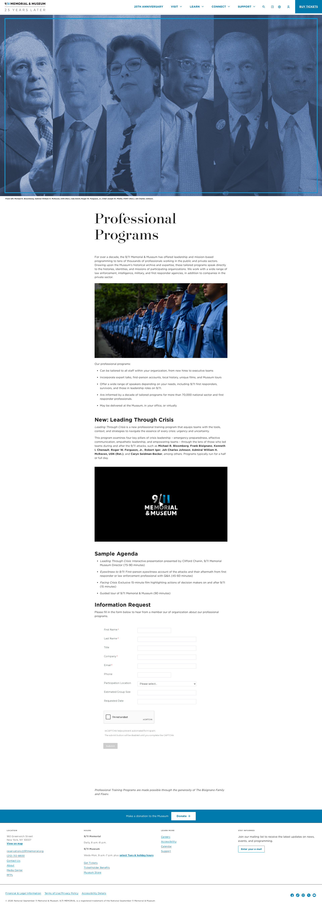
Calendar (273, 8)
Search (265, 8)
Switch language (279, 6)
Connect (219, 6)
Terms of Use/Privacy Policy (61, 893)
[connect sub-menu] (229, 6)
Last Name (110, 638)
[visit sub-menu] (181, 6)
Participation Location (117, 683)
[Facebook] (292, 895)
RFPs (10, 875)
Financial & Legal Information (23, 893)
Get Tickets (91, 862)
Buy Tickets (308, 6)
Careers (165, 836)
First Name (110, 629)
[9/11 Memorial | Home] (22, 6)
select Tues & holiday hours (136, 855)
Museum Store (92, 872)
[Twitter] (308, 895)
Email (107, 665)
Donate (182, 816)
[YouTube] (314, 895)
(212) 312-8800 (16, 855)
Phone (108, 674)
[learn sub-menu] (202, 6)
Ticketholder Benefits (97, 867)
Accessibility (168, 841)
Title (106, 647)
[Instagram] (303, 895)
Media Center (15, 870)
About (10, 865)
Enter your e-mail (251, 849)
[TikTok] (297, 895)
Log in (288, 6)
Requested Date (114, 700)
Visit (174, 6)
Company (110, 656)
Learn (195, 6)
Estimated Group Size (117, 691)
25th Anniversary (148, 6)
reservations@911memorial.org (25, 851)
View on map (15, 843)
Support (244, 6)
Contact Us (13, 860)
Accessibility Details (94, 893)
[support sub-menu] (254, 6)
